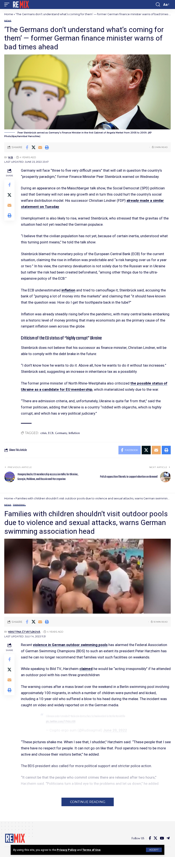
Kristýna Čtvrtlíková (24, 631)
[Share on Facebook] (27, 147)
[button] (154, 850)
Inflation (74, 433)
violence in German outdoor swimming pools (70, 645)
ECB (51, 433)
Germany (61, 433)
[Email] (40, 147)
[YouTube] (162, 838)
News (7, 21)
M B (10, 157)
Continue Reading (87, 802)
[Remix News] (21, 4)
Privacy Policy (66, 849)
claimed (86, 669)
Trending (19, 505)
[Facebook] (150, 838)
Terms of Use (91, 849)
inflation (68, 290)
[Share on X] (33, 147)
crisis (43, 433)
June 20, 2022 (115, 730)
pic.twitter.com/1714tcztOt (61, 721)
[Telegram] (168, 838)
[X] (155, 838)
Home (8, 14)
